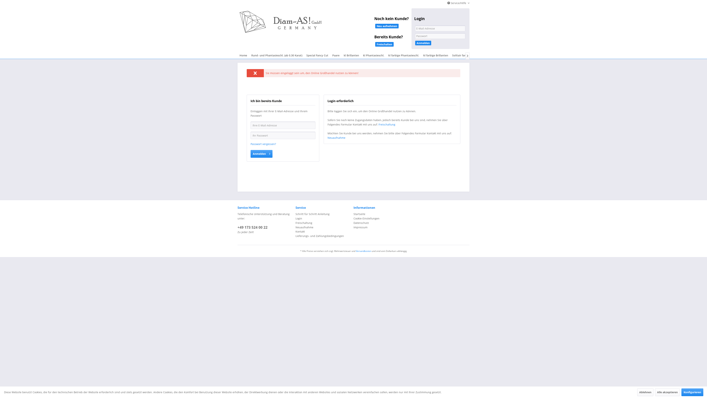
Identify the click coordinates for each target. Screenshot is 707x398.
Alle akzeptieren (667, 392)
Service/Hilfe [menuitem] (458, 3)
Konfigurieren (692, 392)
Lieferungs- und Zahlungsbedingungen (320, 236)
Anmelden (423, 43)
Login (299, 218)
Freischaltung (387, 124)
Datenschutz (361, 223)
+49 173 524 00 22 (253, 227)
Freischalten (384, 44)
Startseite (359, 214)
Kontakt (300, 231)
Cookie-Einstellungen (366, 218)
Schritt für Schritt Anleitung (313, 214)
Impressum (360, 227)
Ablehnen (645, 392)
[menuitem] (243, 55)
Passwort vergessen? (263, 144)
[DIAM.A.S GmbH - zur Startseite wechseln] (318, 24)
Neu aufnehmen (387, 26)
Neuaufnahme (336, 137)
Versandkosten (363, 251)
